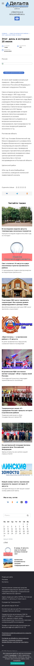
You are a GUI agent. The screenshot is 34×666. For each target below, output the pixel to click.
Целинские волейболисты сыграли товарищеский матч (21, 562)
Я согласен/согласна (17, 663)
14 (19, 529)
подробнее (13, 655)
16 (27, 529)
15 (23, 529)
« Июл (5, 542)
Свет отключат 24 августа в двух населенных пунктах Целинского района (15, 266)
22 (24, 531)
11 (8, 529)
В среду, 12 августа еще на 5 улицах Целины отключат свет (21, 551)
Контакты (5, 582)
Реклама (5, 579)
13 (16, 529)
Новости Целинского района (14, 72)
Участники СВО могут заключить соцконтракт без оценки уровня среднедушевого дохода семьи (15, 302)
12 (12, 529)
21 (19, 531)
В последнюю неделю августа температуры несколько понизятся (16, 230)
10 (4, 529)
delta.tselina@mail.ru (17, 14)
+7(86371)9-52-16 (17, 12)
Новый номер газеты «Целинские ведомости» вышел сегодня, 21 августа (15, 484)
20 (16, 531)
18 (8, 531)
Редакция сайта (7, 577)
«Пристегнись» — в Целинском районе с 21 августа (14, 338)
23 (28, 531)
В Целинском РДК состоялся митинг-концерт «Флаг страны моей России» (17, 374)
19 (12, 531)
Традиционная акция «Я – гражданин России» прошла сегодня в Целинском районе (17, 410)
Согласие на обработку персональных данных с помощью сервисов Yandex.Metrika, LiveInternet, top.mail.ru (15, 640)
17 (4, 531)
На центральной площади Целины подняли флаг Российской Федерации (16, 447)
